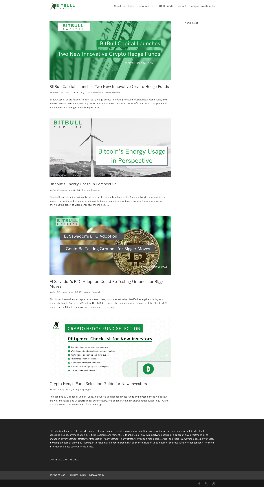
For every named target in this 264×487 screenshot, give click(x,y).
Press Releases (113, 92)
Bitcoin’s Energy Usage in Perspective (83, 184)
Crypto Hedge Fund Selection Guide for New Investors (98, 383)
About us (119, 6)
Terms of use (57, 475)
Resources (144, 6)
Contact (181, 6)
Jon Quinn (57, 389)
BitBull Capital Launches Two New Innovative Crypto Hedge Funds (109, 86)
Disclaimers (96, 475)
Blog (82, 92)
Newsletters (99, 92)
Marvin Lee (57, 92)
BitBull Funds (165, 6)
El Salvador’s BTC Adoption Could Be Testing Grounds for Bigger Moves (108, 284)
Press (131, 6)
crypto (89, 92)
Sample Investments (202, 6)
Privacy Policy (77, 475)
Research (95, 190)
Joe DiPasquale (59, 190)
